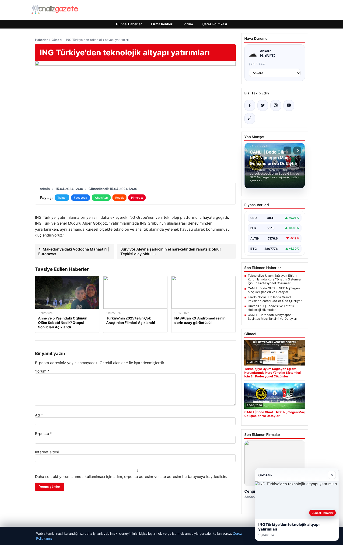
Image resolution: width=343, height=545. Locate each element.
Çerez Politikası (214, 24)
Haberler (41, 40)
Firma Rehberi (162, 24)
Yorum (42, 371)
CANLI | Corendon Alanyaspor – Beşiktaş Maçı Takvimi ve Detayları (272, 316)
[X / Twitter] (262, 105)
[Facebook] (249, 105)
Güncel (57, 40)
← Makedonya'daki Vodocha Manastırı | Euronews (73, 251)
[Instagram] (275, 105)
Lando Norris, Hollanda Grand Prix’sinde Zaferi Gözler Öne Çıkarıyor (275, 299)
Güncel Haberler (129, 24)
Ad (39, 415)
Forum (188, 24)
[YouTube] (289, 105)
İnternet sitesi (47, 452)
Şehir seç (257, 63)
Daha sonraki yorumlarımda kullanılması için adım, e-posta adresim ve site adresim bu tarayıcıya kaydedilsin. (131, 476)
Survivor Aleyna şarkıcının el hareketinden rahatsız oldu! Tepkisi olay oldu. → (170, 251)
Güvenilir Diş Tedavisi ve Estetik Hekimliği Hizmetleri (271, 308)
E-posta (43, 433)
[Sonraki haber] (297, 150)
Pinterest (137, 197)
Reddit (119, 197)
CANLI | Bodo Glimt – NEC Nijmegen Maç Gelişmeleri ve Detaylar (274, 290)
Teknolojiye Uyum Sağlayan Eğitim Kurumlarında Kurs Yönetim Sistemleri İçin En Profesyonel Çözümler (275, 279)
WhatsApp (101, 197)
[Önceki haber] (287, 150)
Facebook (80, 197)
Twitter (61, 197)
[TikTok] (249, 118)
